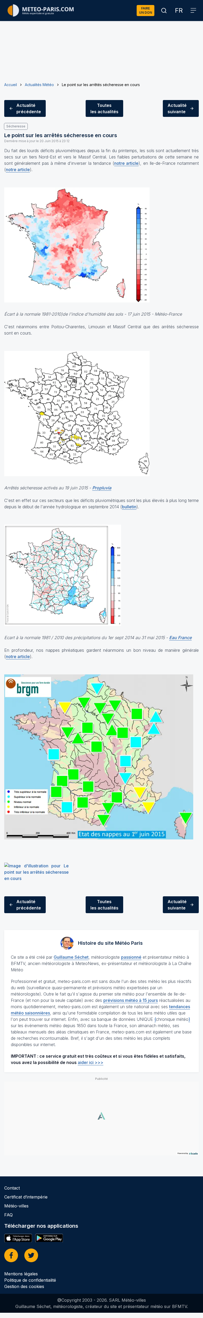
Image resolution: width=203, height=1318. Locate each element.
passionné (131, 957)
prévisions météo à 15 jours (130, 1000)
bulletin (129, 506)
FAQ (8, 1214)
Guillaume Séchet (71, 957)
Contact (12, 1188)
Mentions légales (21, 1273)
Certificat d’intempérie (26, 1197)
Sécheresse (15, 126)
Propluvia (101, 487)
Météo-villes (16, 1205)
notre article (126, 163)
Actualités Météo (39, 84)
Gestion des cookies (24, 1286)
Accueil (10, 84)
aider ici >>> (90, 1062)
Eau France (180, 637)
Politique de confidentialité (30, 1280)
